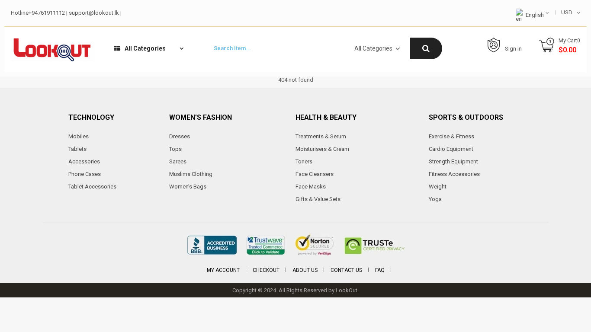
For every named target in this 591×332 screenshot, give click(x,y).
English (535, 15)
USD (566, 12)
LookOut (346, 290)
